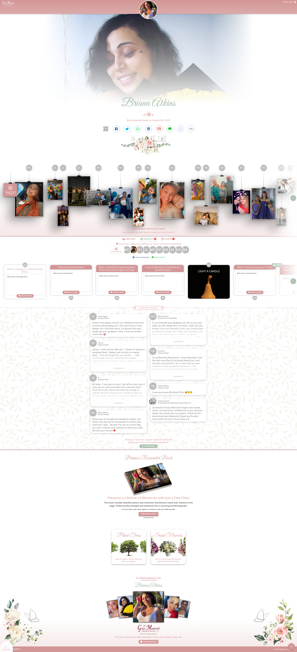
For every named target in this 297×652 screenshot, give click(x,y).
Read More (119, 368)
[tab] (129, 239)
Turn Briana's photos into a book (148, 229)
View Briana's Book (148, 514)
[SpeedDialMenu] (291, 646)
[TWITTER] (127, 128)
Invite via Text (159, 257)
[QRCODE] (105, 128)
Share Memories (150, 642)
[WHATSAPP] (137, 128)
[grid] (148, 199)
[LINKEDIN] (148, 128)
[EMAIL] (159, 128)
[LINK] (191, 128)
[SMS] (169, 128)
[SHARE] (180, 128)
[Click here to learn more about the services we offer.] (148, 630)
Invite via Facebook (142, 257)
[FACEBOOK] (116, 128)
